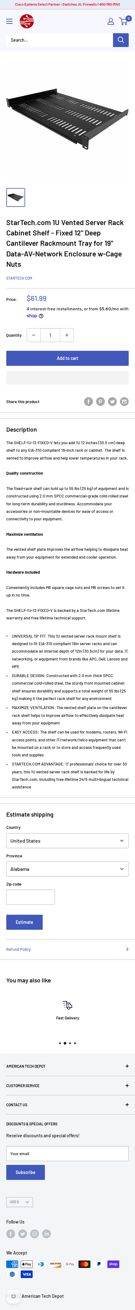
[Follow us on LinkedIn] (46, 1233)
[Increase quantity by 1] (66, 335)
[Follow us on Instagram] (34, 1233)
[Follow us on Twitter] (22, 1233)
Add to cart (67, 358)
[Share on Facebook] (88, 401)
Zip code (13, 883)
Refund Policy (18, 949)
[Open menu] (9, 21)
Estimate (24, 922)
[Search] (121, 40)
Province (14, 855)
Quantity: (14, 335)
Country (13, 827)
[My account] (111, 21)
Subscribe (25, 1172)
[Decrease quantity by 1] (33, 335)
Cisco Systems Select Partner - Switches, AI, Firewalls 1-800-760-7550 (67, 4)
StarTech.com (19, 278)
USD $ (14, 1202)
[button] (67, 378)
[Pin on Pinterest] (100, 401)
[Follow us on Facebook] (10, 1233)
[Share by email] (124, 401)
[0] (123, 21)
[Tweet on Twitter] (112, 401)
